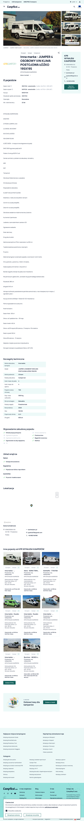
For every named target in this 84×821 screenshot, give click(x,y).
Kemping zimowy (60, 762)
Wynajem (23, 53)
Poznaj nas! (53, 795)
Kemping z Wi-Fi (34, 768)
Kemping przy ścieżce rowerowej (64, 765)
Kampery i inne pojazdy (16, 48)
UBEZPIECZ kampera (30, 2)
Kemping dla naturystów (9, 759)
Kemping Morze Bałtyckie (9, 740)
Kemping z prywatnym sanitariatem (12, 762)
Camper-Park (33, 762)
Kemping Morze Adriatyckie (10, 746)
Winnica (5, 774)
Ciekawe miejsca (40, 792)
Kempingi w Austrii (47, 749)
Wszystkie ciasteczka (14, 811)
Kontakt (52, 792)
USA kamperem (17, 2)
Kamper (30, 53)
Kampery (22, 795)
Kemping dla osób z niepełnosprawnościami (41, 771)
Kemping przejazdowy (8, 771)
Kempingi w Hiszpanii (48, 740)
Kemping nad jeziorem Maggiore (11, 749)
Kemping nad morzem (8, 777)
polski (73, 2)
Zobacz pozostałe (47, 752)
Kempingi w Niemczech (49, 743)
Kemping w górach (60, 759)
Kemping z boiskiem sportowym (38, 759)
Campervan (37, 53)
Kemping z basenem (8, 768)
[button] (27, 788)
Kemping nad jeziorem (35, 774)
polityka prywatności (51, 807)
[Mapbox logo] (7, 522)
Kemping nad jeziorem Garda (10, 737)
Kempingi (22, 792)
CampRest (5, 48)
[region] (31, 507)
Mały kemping (59, 771)
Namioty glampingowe (35, 777)
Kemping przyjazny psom (36, 765)
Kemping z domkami (61, 774)
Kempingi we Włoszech (49, 737)
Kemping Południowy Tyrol (10, 743)
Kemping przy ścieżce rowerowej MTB (13, 765)
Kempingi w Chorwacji (48, 746)
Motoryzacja (38, 795)
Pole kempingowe (60, 768)
